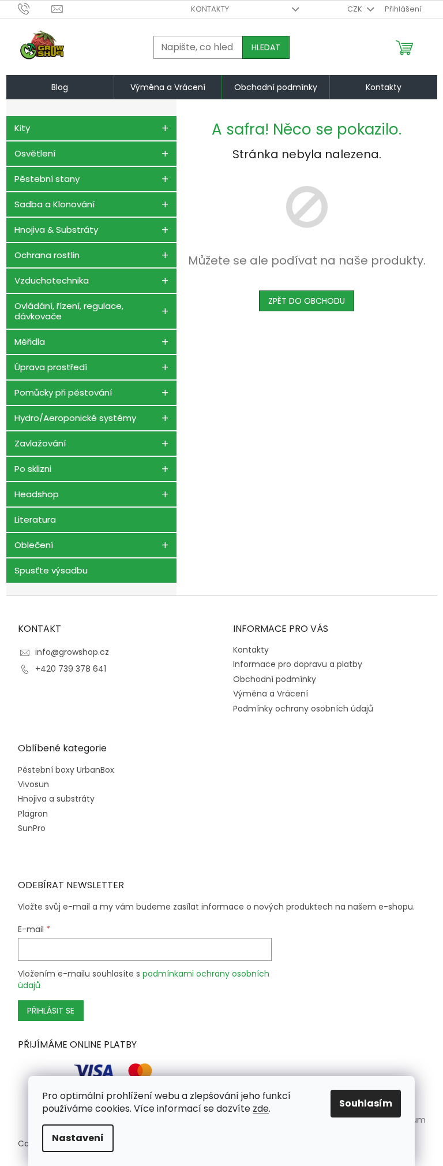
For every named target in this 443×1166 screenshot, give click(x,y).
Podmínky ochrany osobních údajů (303, 708)
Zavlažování (40, 443)
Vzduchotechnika (51, 280)
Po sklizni (32, 469)
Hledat (265, 47)
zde (261, 1108)
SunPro (32, 828)
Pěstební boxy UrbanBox (66, 770)
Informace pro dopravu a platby (297, 664)
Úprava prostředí (50, 367)
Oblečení (33, 545)
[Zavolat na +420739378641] (35, 8)
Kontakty (210, 8)
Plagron (33, 814)
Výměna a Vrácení (270, 693)
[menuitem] (60, 87)
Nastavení (78, 1138)
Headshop (36, 494)
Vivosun (33, 784)
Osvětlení (34, 153)
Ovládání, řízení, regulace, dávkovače (68, 311)
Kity (22, 128)
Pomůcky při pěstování (63, 392)
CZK (355, 8)
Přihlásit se (50, 1010)
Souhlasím (365, 1103)
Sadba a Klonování (54, 204)
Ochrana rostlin (47, 255)
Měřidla (29, 342)
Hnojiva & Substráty (56, 229)
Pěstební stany (47, 179)
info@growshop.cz (72, 652)
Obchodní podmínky (274, 679)
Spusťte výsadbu (51, 570)
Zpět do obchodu (306, 301)
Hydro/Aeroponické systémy (75, 418)
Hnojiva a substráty (56, 799)
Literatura (35, 519)
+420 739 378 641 (70, 669)
